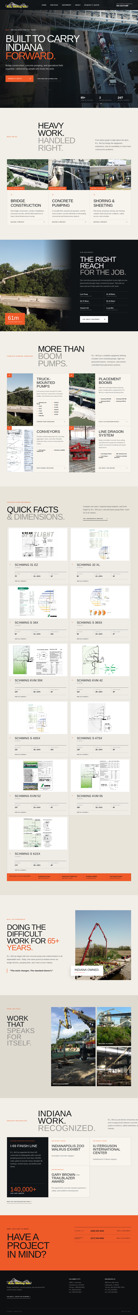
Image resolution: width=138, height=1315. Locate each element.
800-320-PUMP (124, 5)
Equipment (66, 5)
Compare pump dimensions (51, 421)
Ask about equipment (94, 319)
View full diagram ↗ (21, 581)
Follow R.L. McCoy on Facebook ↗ (19, 1296)
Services (54, 5)
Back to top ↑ (126, 1311)
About (78, 5)
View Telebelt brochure (51, 468)
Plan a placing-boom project (113, 421)
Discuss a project (28, 222)
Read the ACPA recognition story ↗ (19, 1201)
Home (44, 5)
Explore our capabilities (49, 79)
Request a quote (19, 79)
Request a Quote (91, 5)
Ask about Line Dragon (113, 468)
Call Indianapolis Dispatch (95, 518)
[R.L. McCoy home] (16, 5)
